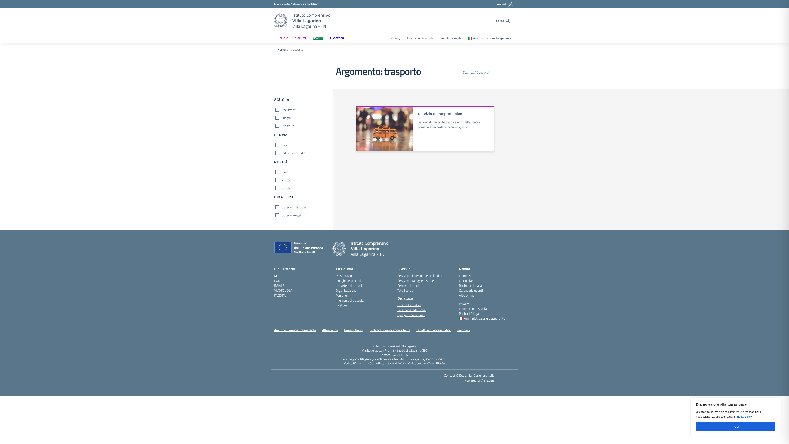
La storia (341, 305)
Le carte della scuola (350, 285)
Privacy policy (744, 416)
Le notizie (465, 275)
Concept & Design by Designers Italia (469, 375)
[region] (735, 417)
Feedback (463, 329)
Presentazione (345, 275)
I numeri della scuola (350, 300)
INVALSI (279, 285)
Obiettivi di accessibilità (433, 329)
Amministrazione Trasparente (295, 329)
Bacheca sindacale (471, 285)
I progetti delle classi (411, 314)
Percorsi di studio (408, 285)
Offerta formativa (409, 305)
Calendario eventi (471, 290)
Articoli (286, 180)
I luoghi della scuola (349, 280)
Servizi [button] (300, 38)
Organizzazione (346, 290)
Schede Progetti (292, 215)
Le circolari (466, 280)
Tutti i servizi (405, 290)
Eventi (285, 172)
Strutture (287, 125)
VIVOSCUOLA (283, 290)
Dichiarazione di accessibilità (390, 329)
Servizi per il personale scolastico (419, 275)
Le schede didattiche (411, 310)
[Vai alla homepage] (280, 20)
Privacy (395, 38)
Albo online (466, 295)
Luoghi (286, 117)
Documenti (288, 109)
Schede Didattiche (293, 207)
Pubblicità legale (450, 38)
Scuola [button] (283, 38)
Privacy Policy (353, 329)
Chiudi (735, 427)
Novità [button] (318, 38)
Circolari (286, 188)
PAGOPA (280, 295)
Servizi (285, 144)
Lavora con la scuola (420, 38)
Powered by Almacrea (479, 380)
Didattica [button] (337, 38)
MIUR (278, 275)
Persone (341, 295)
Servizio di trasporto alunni (442, 114)
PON (277, 280)
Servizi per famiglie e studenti (417, 280)
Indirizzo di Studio (293, 152)
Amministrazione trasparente (492, 38)
